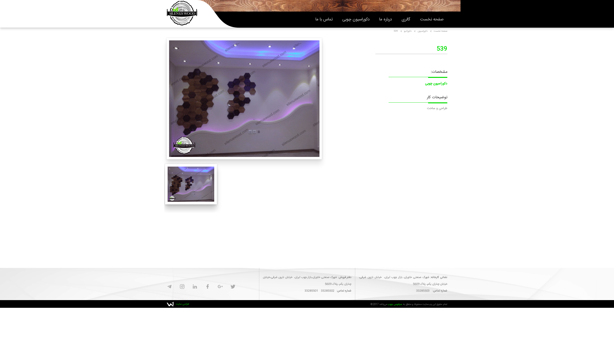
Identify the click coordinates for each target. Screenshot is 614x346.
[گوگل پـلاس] (220, 287)
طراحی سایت (182, 304)
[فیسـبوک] (207, 287)
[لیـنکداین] (195, 287)
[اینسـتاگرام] (182, 287)
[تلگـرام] (169, 287)
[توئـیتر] (233, 287)
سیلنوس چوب (395, 304)
